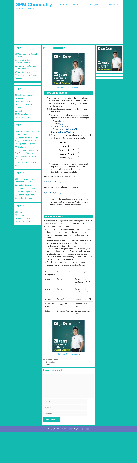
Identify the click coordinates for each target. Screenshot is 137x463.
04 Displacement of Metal (26, 144)
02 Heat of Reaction (23, 185)
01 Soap (18, 212)
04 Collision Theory (23, 72)
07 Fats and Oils (22, 117)
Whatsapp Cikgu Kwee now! (68, 87)
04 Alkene (19, 107)
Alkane (48, 364)
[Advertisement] (68, 28)
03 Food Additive (22, 218)
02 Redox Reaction (23, 135)
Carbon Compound (53, 360)
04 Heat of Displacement (25, 191)
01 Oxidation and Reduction (27, 131)
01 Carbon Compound (24, 95)
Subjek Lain (111, 5)
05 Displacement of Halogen (27, 147)
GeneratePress (83, 429)
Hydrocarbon (50, 362)
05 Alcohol (19, 111)
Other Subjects (92, 5)
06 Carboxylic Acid (23, 114)
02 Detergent (20, 215)
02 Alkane (19, 98)
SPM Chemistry (34, 4)
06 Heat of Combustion (25, 198)
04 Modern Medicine (24, 222)
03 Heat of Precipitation (25, 188)
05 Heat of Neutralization (25, 195)
